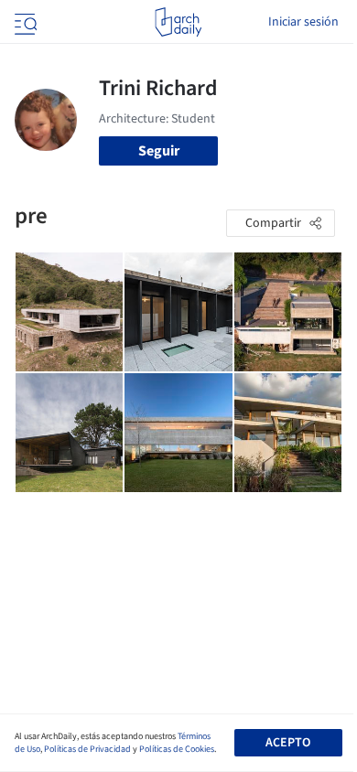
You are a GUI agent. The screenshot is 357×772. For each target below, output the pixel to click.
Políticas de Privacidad (87, 749)
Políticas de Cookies (176, 749)
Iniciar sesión (303, 22)
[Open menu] (24, 22)
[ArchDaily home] (178, 22)
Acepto (287, 743)
